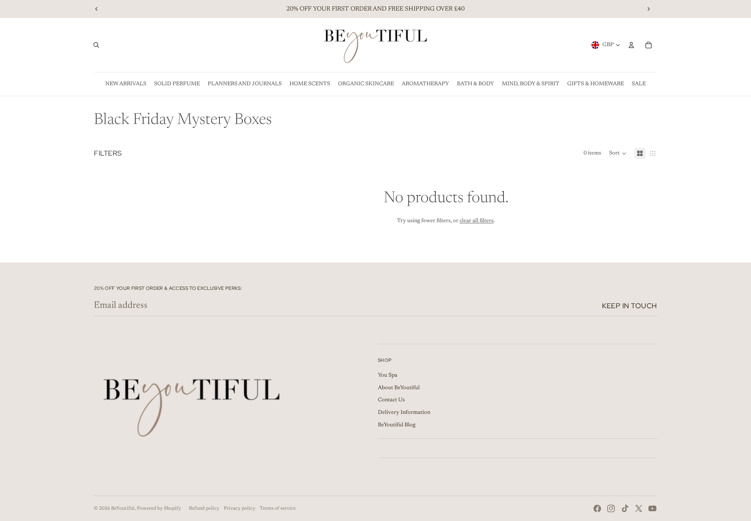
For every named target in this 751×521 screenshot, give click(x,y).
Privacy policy (239, 508)
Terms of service (278, 508)
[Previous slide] (96, 9)
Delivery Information (404, 412)
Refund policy (204, 508)
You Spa (387, 375)
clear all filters (477, 221)
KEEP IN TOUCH (629, 305)
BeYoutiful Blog (396, 425)
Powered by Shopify (159, 508)
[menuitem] (125, 84)
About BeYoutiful (399, 388)
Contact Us (391, 400)
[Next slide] (648, 9)
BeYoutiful (123, 508)
